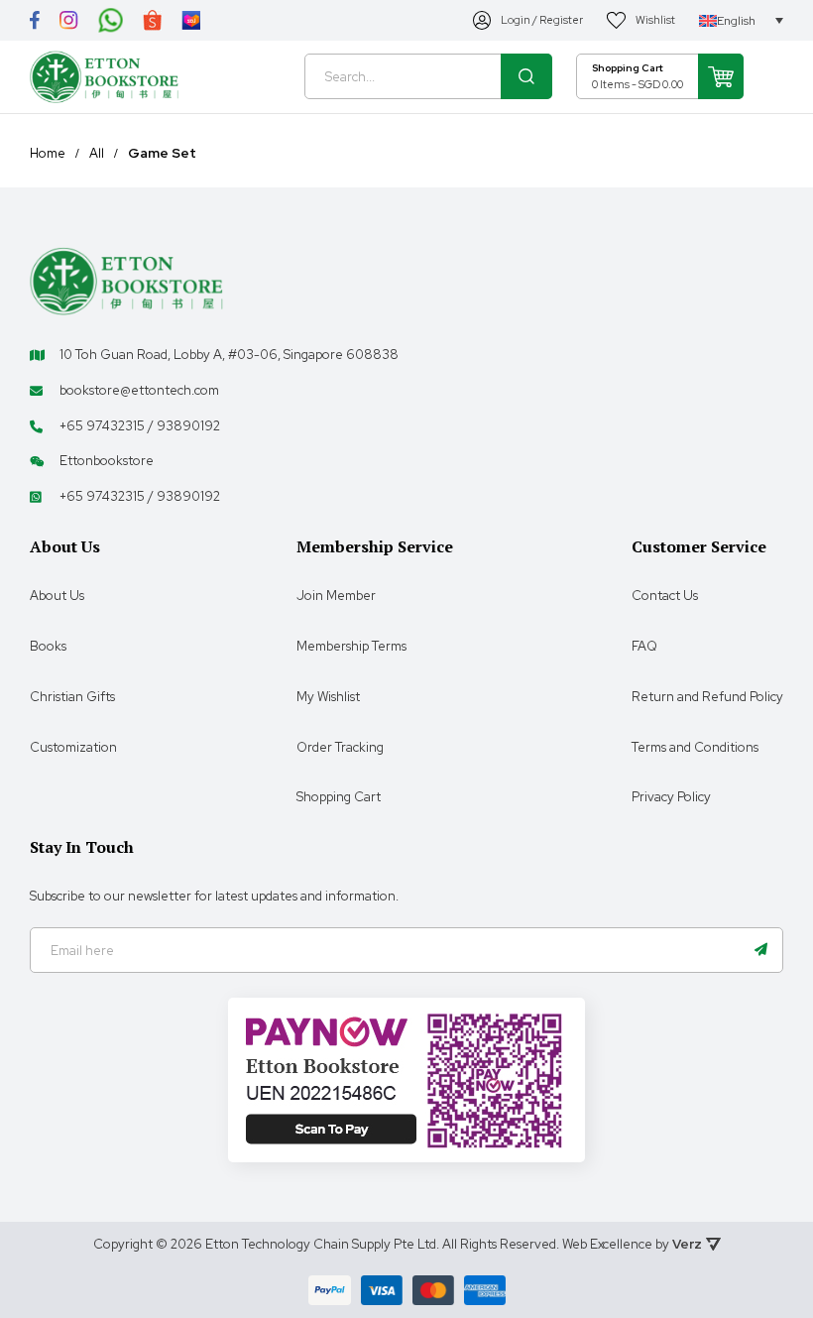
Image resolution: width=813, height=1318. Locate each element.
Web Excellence (607, 1244)
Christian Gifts (72, 696)
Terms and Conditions (695, 747)
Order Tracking (340, 747)
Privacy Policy (671, 796)
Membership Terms (351, 646)
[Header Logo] (104, 77)
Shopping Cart (338, 796)
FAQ (644, 646)
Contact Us (665, 595)
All (96, 154)
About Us (57, 595)
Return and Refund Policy (707, 696)
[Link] (35, 20)
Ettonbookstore (106, 460)
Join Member (336, 595)
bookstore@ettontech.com (139, 390)
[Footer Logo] (126, 280)
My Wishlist (328, 696)
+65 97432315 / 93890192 (139, 426)
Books (48, 646)
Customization (73, 747)
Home (47, 154)
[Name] (760, 950)
